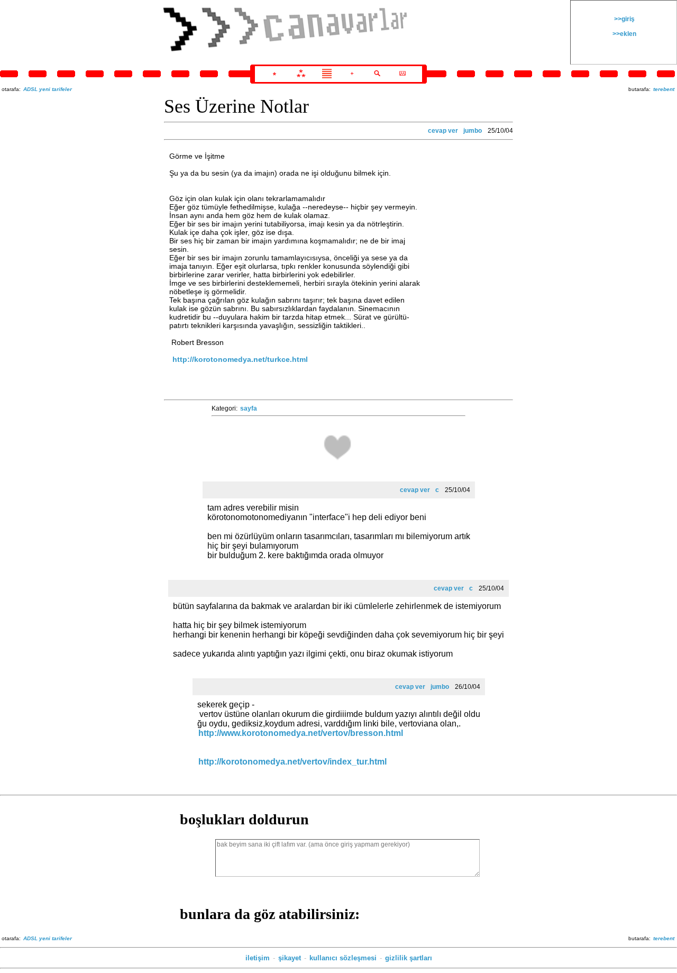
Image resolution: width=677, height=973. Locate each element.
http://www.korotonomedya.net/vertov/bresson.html (300, 733)
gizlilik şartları (408, 958)
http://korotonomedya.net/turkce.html (240, 359)
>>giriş (623, 19)
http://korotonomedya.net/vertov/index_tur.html (292, 761)
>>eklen (623, 34)
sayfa (248, 408)
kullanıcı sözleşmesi (343, 958)
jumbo (472, 130)
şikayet (289, 958)
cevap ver (443, 130)
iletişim (257, 958)
